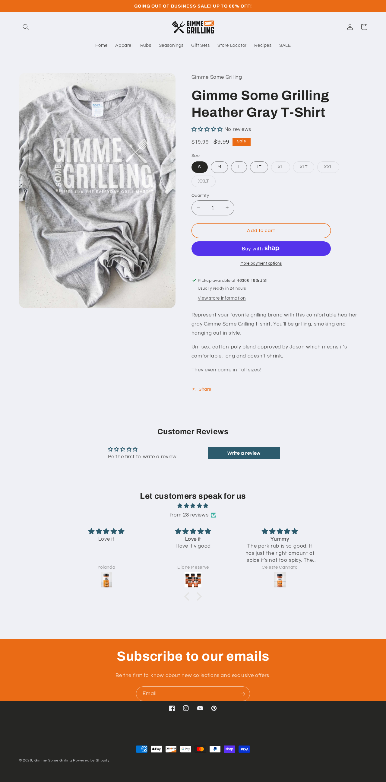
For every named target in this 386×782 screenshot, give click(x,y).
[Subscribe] (243, 693)
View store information (222, 298)
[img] (193, 506)
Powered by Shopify (91, 760)
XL (284, 168)
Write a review (244, 453)
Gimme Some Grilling (53, 760)
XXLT (207, 182)
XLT (307, 168)
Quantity (200, 195)
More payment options (261, 263)
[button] (26, 27)
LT (259, 166)
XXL (331, 168)
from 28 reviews (189, 515)
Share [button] (205, 389)
